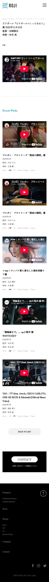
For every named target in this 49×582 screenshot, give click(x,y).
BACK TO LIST (24, 431)
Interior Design (23, 170)
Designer (7, 492)
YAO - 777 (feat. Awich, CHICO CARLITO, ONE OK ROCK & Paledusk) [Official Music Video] (24, 397)
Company (7, 541)
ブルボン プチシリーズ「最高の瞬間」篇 (24, 155)
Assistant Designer (9, 501)
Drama (32, 170)
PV (14, 170)
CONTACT (24, 459)
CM (10, 170)
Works (11, 18)
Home (5, 18)
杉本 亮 (11, 347)
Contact (6, 551)
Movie (5, 170)
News (5, 508)
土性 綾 (11, 166)
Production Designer (9, 498)
